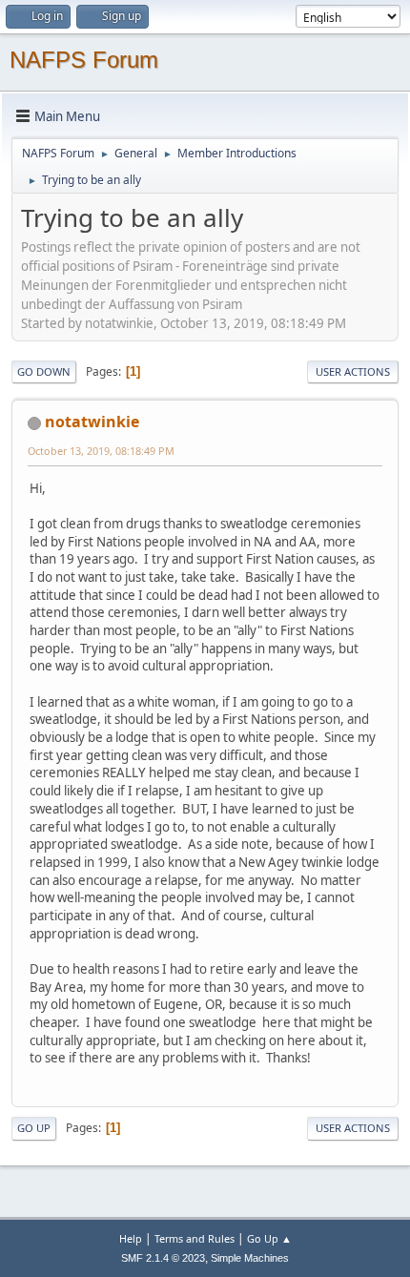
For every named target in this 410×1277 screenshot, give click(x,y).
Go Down (44, 371)
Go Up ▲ (269, 1238)
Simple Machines (250, 1258)
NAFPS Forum (84, 59)
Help (130, 1238)
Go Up (34, 1128)
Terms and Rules (194, 1238)
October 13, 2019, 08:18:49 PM (101, 450)
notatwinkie (92, 421)
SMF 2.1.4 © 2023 (163, 1258)
